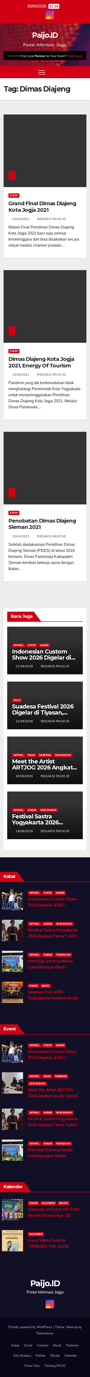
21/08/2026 (25, 666)
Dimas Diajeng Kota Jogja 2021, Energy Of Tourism (41, 362)
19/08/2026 (25, 831)
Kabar (44, 645)
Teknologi (63, 954)
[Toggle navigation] (41, 72)
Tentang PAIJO (55, 1366)
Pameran (45, 755)
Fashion (42, 1345)
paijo (17, 700)
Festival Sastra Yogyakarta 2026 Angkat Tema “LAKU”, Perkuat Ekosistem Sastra (53, 936)
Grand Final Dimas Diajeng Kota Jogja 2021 (42, 206)
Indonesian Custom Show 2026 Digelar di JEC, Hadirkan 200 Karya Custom (54, 905)
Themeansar (44, 1333)
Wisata (63, 1203)
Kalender (48, 1203)
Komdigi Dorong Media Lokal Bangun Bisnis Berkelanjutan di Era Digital (53, 967)
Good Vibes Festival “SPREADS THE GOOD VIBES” (48, 1246)
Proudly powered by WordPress (30, 1327)
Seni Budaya (63, 755)
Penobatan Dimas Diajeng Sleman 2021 (42, 523)
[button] (73, 72)
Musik (45, 985)
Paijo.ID (45, 35)
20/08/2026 (25, 776)
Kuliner (40, 1355)
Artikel (18, 645)
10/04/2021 (21, 536)
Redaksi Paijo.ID (51, 219)
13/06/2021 (21, 219)
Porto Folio (32, 1366)
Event (14, 195)
